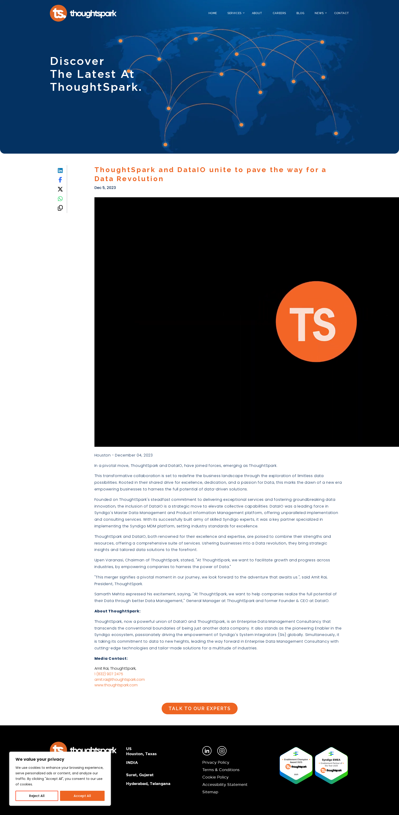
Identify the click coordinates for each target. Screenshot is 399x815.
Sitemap (210, 792)
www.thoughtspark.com (116, 685)
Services (234, 13)
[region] (60, 779)
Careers (279, 13)
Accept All (82, 796)
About (257, 13)
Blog (300, 13)
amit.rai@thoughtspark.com (119, 679)
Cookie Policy (215, 777)
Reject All (37, 796)
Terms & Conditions (220, 769)
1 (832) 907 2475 (108, 674)
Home (213, 13)
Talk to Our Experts (200, 708)
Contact (341, 13)
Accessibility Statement (225, 784)
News (319, 13)
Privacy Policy (215, 762)
